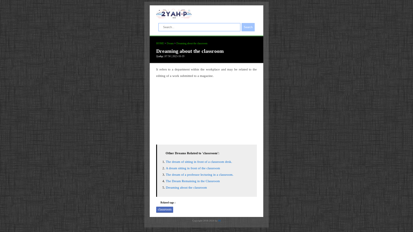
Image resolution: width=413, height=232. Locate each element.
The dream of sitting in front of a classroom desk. (199, 161)
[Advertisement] (206, 110)
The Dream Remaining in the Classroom (193, 181)
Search (248, 27)
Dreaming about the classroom (191, 43)
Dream (170, 43)
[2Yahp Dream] (174, 17)
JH (219, 220)
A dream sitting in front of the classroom (193, 168)
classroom (164, 209)
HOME (160, 43)
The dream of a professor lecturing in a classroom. (199, 174)
